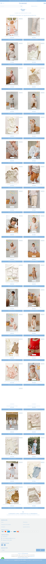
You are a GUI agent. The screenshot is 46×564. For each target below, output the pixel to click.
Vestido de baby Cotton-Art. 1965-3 (34, 307)
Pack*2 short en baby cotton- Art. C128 (34, 184)
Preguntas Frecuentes (6, 524)
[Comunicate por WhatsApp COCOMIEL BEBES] (2, 558)
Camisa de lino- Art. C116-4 (34, 110)
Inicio (2, 522)
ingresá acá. (32, 556)
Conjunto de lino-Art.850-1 (12, 430)
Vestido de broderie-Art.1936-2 (12, 479)
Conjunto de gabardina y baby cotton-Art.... (12, 504)
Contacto (3, 526)
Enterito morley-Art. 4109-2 (12, 455)
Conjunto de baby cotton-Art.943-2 (33, 356)
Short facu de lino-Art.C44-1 (34, 504)
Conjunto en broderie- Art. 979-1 (12, 85)
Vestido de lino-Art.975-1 (12, 208)
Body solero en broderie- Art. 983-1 (12, 381)
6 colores (12, 108)
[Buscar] (21, 6)
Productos (25, 522)
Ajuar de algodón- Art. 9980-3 (12, 282)
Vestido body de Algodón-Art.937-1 (34, 430)
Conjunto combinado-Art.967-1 (12, 110)
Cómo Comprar (26, 524)
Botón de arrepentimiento (23, 557)
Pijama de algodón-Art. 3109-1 (34, 159)
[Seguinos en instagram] (2, 545)
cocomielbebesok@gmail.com (9, 538)
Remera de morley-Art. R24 (34, 233)
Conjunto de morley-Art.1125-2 (12, 307)
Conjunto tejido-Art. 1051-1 (12, 134)
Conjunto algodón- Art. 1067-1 (12, 332)
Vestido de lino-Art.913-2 (34, 332)
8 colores (34, 157)
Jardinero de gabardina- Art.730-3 (12, 356)
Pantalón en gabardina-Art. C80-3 (34, 208)
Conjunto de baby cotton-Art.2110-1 (33, 455)
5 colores (34, 108)
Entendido (23, 562)
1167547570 (5, 536)
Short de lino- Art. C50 (34, 85)
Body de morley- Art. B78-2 (34, 479)
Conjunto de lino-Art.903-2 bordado (34, 381)
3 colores (34, 206)
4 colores (34, 34)
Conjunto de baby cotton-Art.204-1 (12, 159)
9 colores (12, 231)
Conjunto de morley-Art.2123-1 (12, 233)
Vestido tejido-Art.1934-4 (34, 282)
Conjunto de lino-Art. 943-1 (12, 258)
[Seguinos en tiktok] (5, 545)
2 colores (12, 34)
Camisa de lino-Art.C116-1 (12, 184)
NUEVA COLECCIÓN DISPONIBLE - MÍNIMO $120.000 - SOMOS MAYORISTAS (23, 0)
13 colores (12, 280)
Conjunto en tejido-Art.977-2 (34, 134)
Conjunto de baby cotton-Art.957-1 (12, 36)
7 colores (34, 83)
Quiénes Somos (26, 526)
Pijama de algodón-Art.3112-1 (34, 258)
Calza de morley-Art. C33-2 (34, 36)
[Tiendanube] (23, 553)
